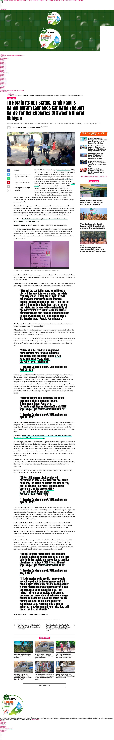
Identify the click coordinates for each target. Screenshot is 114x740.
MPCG (75, 0)
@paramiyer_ (43, 359)
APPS (62, 0)
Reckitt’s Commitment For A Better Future (12, 90)
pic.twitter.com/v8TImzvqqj (34, 494)
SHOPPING (57, 0)
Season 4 (3, 63)
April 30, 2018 (26, 502)
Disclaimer (3, 726)
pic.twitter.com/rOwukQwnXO (49, 565)
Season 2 (3, 61)
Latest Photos (4, 73)
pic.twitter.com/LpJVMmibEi (34, 361)
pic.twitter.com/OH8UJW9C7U (49, 409)
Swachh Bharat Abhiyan (45, 619)
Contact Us (3, 730)
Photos (2, 71)
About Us (2, 723)
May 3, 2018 (26, 573)
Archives (2, 721)
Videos (2, 57)
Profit (11, 0)
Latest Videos (4, 58)
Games (51, 0)
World (6, 0)
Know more (35, 719)
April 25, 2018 (26, 370)
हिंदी (15, 0)
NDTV (1, 0)
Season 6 (3, 66)
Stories (2, 89)
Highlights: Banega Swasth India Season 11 (12, 55)
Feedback (3, 725)
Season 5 (3, 65)
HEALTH (42, 0)
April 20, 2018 (26, 417)
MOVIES (19, 0)
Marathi (80, 0)
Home (2, 54)
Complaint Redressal (6, 729)
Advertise (3, 722)
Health (2, 87)
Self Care (2, 86)
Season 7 (3, 67)
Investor (2, 727)
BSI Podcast (3, 91)
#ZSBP (58, 356)
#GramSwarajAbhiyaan (31, 406)
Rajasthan (69, 0)
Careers (2, 731)
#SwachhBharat (28, 359)
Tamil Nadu (10, 94)
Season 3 (3, 62)
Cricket (25, 0)
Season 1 (3, 59)
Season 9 (3, 70)
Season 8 (3, 69)
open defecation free (63, 170)
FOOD (30, 0)
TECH (46, 0)
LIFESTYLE (35, 0)
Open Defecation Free (30, 619)
